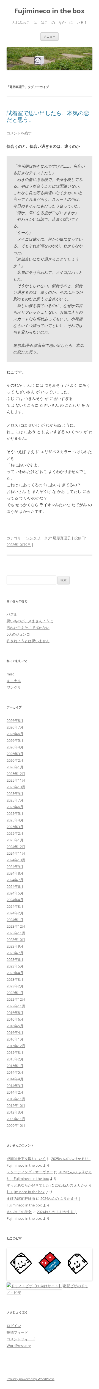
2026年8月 (15, 720)
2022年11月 (16, 1005)
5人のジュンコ (18, 634)
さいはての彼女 (19, 1211)
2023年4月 (15, 972)
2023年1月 (15, 992)
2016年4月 (15, 1032)
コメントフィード (21, 1338)
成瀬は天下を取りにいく (26, 1158)
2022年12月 (16, 999)
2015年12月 (16, 1045)
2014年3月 (15, 1085)
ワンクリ (33, 537)
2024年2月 (15, 913)
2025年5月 (15, 813)
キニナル (14, 680)
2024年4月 (15, 899)
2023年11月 (16, 932)
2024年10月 (16, 859)
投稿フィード (17, 1332)
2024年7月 (15, 879)
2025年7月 (15, 800)
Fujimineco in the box (49, 11)
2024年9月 (15, 866)
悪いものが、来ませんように (30, 620)
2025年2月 (15, 833)
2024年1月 (15, 919)
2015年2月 (15, 1059)
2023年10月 (16, 939)
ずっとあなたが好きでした (28, 1185)
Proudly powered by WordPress (30, 1379)
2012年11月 (16, 1098)
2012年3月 (15, 1112)
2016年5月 (15, 1025)
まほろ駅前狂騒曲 (21, 1198)
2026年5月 (15, 740)
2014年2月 (15, 1092)
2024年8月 (15, 873)
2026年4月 (15, 747)
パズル (12, 614)
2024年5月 (15, 893)
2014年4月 (15, 1078)
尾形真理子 (62, 537)
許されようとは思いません (28, 640)
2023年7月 (15, 952)
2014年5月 (15, 1072)
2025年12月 (16, 773)
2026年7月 (15, 727)
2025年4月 (15, 820)
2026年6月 (15, 733)
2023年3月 (15, 979)
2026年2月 (15, 760)
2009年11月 (16, 1118)
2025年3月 (15, 826)
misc (10, 674)
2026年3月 (15, 753)
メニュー (49, 36)
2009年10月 (16, 1125)
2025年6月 (15, 806)
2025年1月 (15, 839)
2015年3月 (15, 1052)
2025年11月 (16, 780)
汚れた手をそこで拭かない (28, 627)
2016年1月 (15, 1039)
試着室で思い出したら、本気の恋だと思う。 (48, 116)
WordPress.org (19, 1345)
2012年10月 (16, 1105)
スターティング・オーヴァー (30, 1171)
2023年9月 (15, 946)
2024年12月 (16, 846)
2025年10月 (16, 786)
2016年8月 (15, 1012)
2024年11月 (16, 853)
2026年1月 (15, 766)
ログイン (14, 1325)
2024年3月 (15, 906)
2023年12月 (16, 926)
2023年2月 (15, 986)
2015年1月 (15, 1065)
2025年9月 (15, 793)
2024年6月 (15, 886)
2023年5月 (15, 966)
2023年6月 (15, 959)
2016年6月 (15, 1019)
